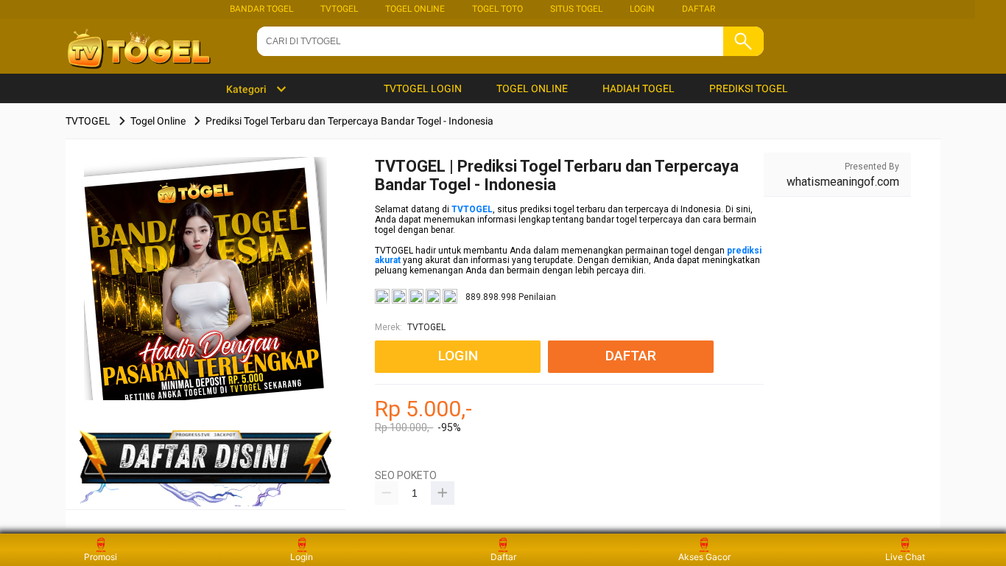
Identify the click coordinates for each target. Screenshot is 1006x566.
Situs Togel (576, 9)
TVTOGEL (339, 9)
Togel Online (415, 9)
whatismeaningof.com (843, 182)
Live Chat (905, 556)
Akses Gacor (704, 556)
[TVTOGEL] (206, 302)
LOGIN (642, 9)
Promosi (100, 556)
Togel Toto (497, 9)
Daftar (503, 556)
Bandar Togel (261, 9)
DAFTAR (698, 9)
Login (301, 556)
